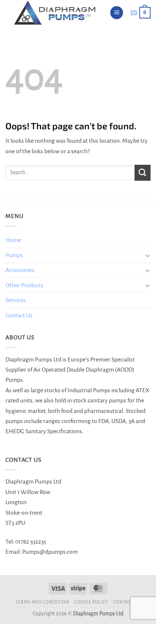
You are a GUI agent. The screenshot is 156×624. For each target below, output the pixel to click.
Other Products (24, 285)
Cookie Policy (91, 602)
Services (15, 300)
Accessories (19, 270)
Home (13, 240)
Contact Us (19, 315)
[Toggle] (147, 255)
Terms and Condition (42, 602)
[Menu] (116, 12)
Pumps (14, 255)
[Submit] (143, 172)
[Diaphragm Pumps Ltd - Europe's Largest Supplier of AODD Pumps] (54, 12)
